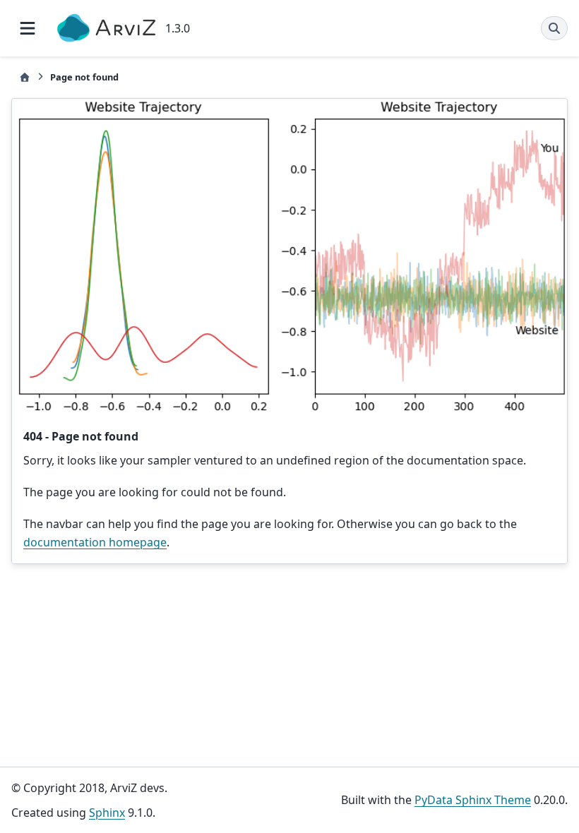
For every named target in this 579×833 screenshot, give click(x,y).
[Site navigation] (27, 28)
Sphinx (107, 812)
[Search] (554, 28)
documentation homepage (95, 542)
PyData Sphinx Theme (472, 800)
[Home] (24, 77)
